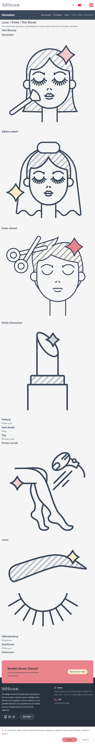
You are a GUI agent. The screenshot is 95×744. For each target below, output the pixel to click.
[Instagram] (9, 716)
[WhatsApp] (14, 716)
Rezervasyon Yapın (78, 671)
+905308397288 (61, 703)
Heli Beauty (46, 15)
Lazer (67, 15)
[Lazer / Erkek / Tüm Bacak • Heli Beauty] (11, 5)
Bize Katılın (27, 717)
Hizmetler (58, 15)
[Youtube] (5, 716)
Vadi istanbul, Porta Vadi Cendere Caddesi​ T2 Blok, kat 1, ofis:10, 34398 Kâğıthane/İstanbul (73, 693)
